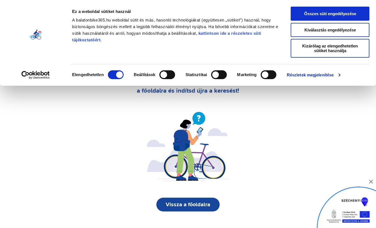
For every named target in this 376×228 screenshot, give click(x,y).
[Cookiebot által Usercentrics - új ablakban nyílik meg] (36, 75)
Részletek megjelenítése (310, 75)
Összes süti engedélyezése (330, 13)
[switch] (167, 74)
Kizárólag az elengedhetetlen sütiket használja (330, 48)
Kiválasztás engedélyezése (330, 30)
